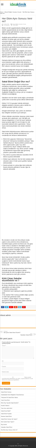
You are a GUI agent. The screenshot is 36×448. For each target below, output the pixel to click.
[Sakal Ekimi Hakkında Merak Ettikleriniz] (18, 4)
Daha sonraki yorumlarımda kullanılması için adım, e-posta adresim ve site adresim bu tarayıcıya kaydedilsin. (17, 379)
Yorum (4, 345)
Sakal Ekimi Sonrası (6, 392)
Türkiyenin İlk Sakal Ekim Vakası (9, 397)
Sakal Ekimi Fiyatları (6, 413)
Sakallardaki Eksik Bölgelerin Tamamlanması (12, 394)
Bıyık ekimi (4, 424)
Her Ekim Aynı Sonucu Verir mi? (9, 430)
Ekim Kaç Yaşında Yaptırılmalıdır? (10, 403)
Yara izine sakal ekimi (6, 408)
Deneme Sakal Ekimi (6, 416)
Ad (2, 361)
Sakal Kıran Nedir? (6, 411)
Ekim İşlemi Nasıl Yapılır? (7, 421)
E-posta (4, 366)
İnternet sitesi (5, 371)
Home (1, 12)
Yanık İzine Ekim (5, 400)
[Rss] (18, 444)
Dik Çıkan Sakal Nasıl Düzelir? (12, 332)
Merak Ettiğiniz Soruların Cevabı (13, 12)
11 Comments (6, 25)
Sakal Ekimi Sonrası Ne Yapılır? (9, 419)
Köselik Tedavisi (5, 405)
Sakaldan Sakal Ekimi (26, 334)
